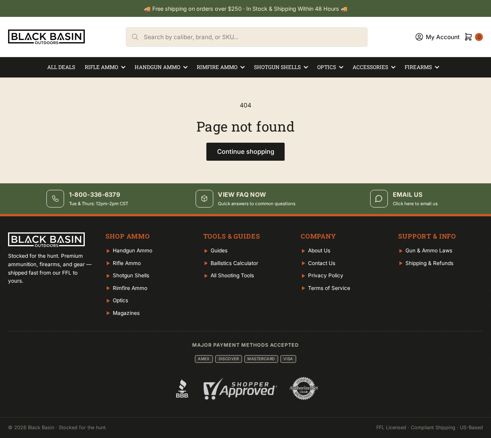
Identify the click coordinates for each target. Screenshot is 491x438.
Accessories (370, 67)
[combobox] (255, 37)
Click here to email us (415, 203)
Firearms (418, 67)
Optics (326, 67)
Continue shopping (245, 151)
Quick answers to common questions (256, 203)
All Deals (61, 67)
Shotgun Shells (277, 67)
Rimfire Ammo (217, 67)
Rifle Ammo (101, 67)
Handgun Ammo (157, 67)
